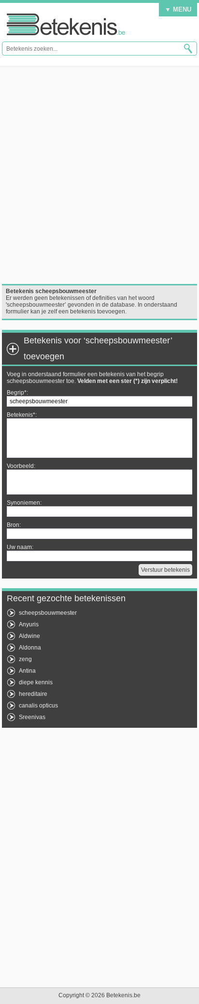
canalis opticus (38, 705)
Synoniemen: (24, 502)
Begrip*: (17, 392)
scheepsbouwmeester (48, 612)
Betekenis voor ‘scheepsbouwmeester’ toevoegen (98, 348)
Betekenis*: (22, 414)
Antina (27, 670)
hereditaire (33, 694)
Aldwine (29, 636)
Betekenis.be (66, 24)
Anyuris (29, 624)
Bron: (14, 525)
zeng (25, 659)
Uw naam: (20, 547)
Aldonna (30, 647)
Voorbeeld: (21, 466)
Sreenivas (32, 717)
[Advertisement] (99, 174)
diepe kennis (36, 682)
